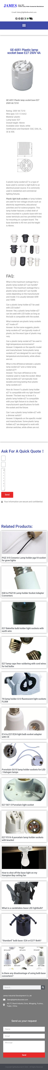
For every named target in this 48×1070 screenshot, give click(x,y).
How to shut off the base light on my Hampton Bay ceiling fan (19, 874)
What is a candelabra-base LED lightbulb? (22, 908)
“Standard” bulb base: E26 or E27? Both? (21, 940)
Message (7, 1040)
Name (5, 1026)
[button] (24, 25)
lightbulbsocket (17, 1067)
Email (5, 1033)
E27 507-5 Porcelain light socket (18, 804)
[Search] (43, 987)
